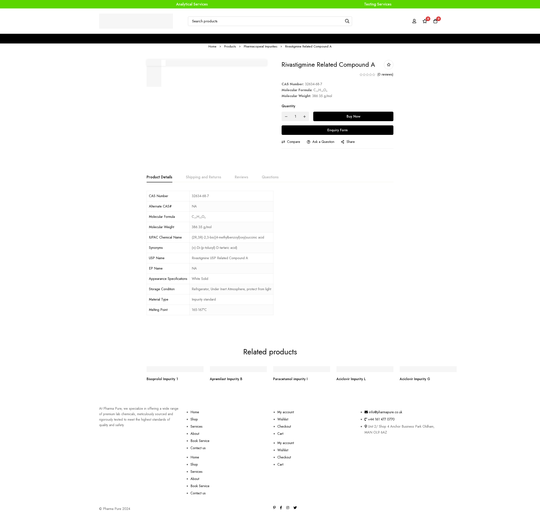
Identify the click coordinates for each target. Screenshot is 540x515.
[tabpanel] (270, 259)
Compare (293, 141)
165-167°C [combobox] (199, 309)
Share (351, 141)
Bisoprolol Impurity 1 (162, 379)
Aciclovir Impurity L (351, 379)
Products (230, 46)
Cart (280, 433)
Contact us (198, 448)
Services (196, 426)
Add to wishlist (388, 64)
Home (212, 46)
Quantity (288, 106)
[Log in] (414, 21)
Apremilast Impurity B (226, 379)
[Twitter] (295, 507)
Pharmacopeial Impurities (260, 46)
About (194, 433)
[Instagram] (287, 507)
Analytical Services (192, 4)
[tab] (159, 177)
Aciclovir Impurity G (415, 379)
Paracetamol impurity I (290, 379)
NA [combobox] (194, 268)
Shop (194, 419)
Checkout (284, 426)
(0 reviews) (385, 74)
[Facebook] (281, 507)
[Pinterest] (274, 507)
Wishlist (282, 419)
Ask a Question (323, 141)
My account (285, 412)
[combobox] (231, 310)
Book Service (199, 440)
